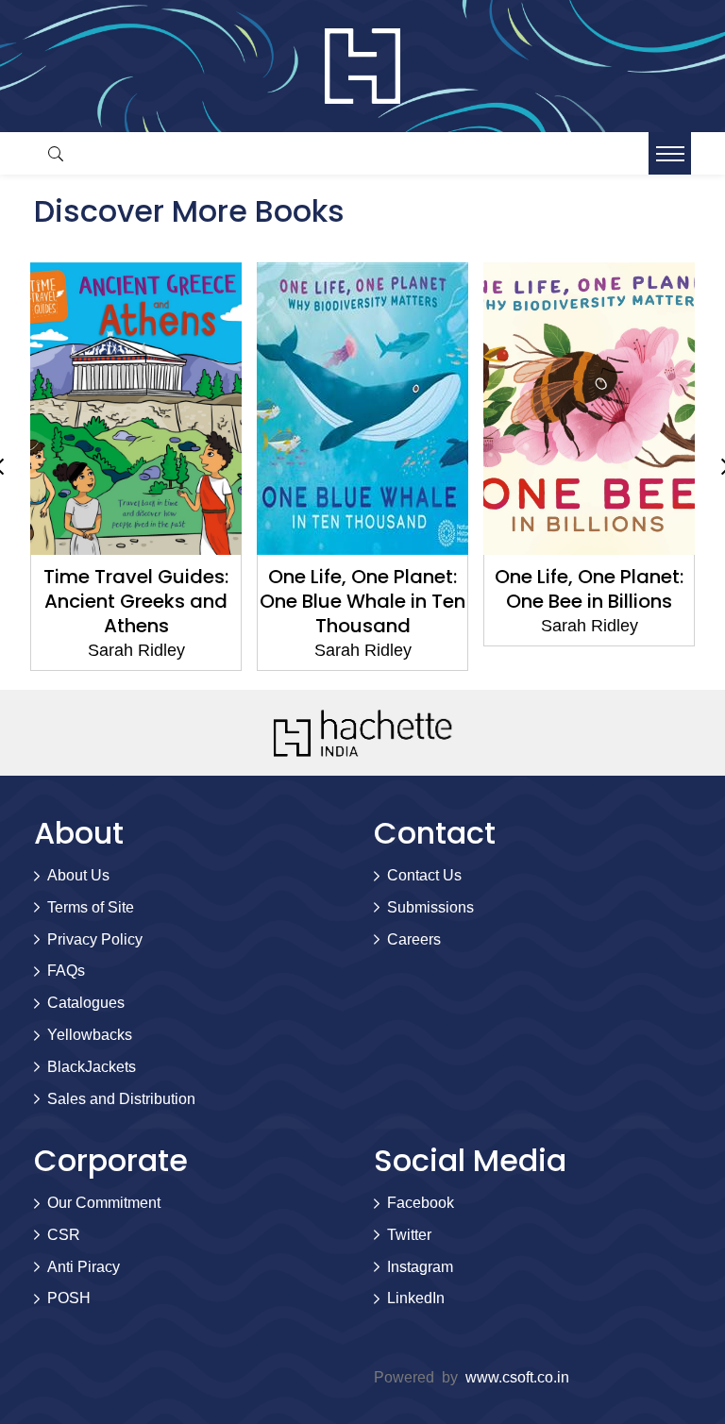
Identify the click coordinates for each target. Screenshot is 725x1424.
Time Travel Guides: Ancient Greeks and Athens (135, 601)
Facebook (420, 1203)
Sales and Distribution (121, 1099)
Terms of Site (90, 907)
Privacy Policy (95, 939)
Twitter (409, 1235)
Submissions (430, 907)
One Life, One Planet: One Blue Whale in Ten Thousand (362, 601)
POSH (69, 1298)
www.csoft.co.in (517, 1377)
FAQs (66, 971)
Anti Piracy (83, 1267)
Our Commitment (103, 1203)
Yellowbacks (89, 1035)
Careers (414, 939)
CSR (63, 1235)
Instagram (420, 1267)
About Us (78, 875)
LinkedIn (416, 1298)
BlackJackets (91, 1067)
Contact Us (424, 875)
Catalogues (86, 1003)
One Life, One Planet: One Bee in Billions (589, 588)
